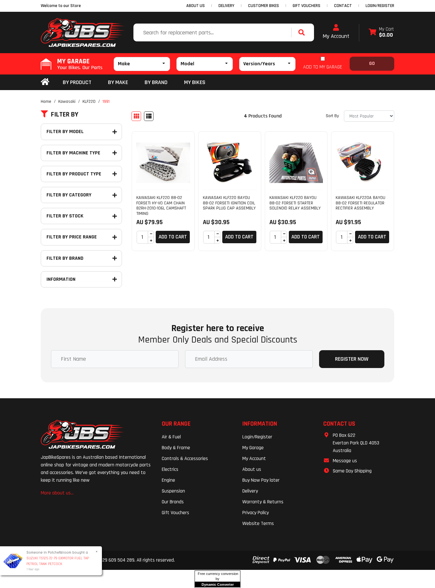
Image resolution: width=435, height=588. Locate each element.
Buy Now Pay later (261, 480)
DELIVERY (226, 6)
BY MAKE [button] (118, 82)
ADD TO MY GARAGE (322, 67)
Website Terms (258, 523)
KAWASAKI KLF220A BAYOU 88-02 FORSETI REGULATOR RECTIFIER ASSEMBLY (360, 203)
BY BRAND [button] (156, 82)
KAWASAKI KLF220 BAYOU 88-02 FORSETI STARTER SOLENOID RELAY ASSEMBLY (295, 203)
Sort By (332, 116)
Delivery (250, 491)
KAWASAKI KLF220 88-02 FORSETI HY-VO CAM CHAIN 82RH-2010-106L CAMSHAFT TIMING (161, 205)
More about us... (57, 493)
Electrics (170, 469)
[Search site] (303, 32)
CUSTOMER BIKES (263, 6)
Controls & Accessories (185, 458)
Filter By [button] (64, 114)
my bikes (194, 82)
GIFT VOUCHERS (306, 6)
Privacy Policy (255, 512)
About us (251, 469)
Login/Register (380, 6)
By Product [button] (77, 82)
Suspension (173, 491)
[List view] (148, 116)
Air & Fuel (171, 437)
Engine (168, 480)
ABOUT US (195, 6)
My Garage (253, 447)
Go (372, 63)
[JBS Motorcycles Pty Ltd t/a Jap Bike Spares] (83, 32)
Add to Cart (173, 236)
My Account (336, 36)
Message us (345, 460)
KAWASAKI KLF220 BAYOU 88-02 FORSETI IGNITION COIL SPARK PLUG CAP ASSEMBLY (229, 203)
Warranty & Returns (262, 502)
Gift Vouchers (175, 512)
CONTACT (343, 6)
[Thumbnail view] (136, 116)
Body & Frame (176, 447)
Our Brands (173, 502)
